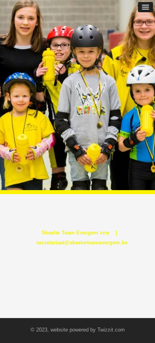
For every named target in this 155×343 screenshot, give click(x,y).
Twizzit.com (111, 330)
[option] (77, 95)
